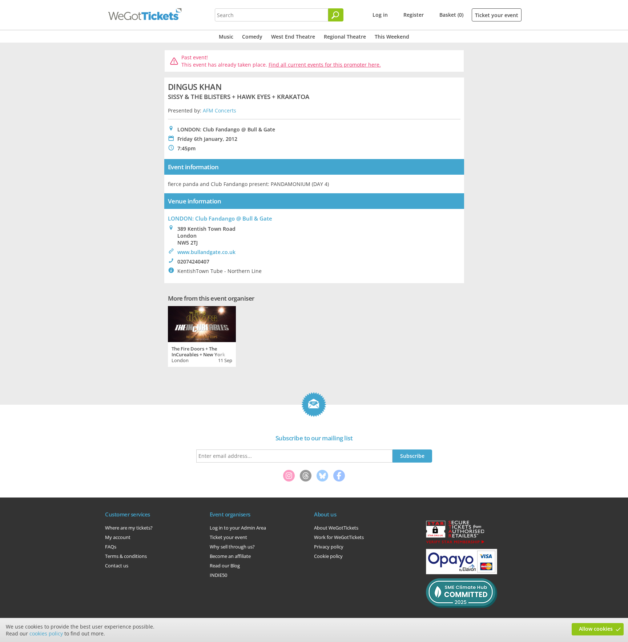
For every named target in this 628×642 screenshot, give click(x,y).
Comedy (252, 36)
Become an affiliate (230, 556)
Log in (380, 14)
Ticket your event (496, 15)
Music (226, 36)
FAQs (110, 546)
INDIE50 (218, 575)
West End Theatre (293, 36)
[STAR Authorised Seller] (455, 543)
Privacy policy (328, 546)
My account (117, 537)
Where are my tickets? (129, 527)
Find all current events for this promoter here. (325, 64)
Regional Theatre (345, 36)
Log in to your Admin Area (238, 527)
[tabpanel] (201, 335)
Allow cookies (596, 628)
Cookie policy (328, 556)
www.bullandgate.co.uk (206, 252)
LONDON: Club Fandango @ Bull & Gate (220, 218)
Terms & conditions (126, 556)
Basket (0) (451, 14)
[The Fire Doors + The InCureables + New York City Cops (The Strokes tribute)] (201, 323)
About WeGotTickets (336, 527)
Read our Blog (225, 565)
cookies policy (46, 633)
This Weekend (392, 36)
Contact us (116, 565)
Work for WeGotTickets (339, 537)
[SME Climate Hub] (461, 606)
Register (413, 14)
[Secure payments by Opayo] (461, 572)
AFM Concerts (219, 110)
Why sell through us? (232, 546)
